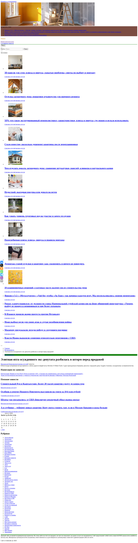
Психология (8, 513)
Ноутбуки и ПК (9, 498)
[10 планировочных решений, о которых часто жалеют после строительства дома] (15, 283)
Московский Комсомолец (9, 364)
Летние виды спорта (11, 480)
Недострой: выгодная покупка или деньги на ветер (31, 192)
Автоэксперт (9, 441)
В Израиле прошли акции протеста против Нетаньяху (22, 33)
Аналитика (8, 444)
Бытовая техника (10, 454)
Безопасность (9, 447)
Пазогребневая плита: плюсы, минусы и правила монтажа (34, 240)
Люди (6, 483)
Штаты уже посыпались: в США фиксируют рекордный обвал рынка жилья (40, 399)
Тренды (7, 520)
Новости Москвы (10, 496)
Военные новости (10, 458)
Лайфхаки (8, 478)
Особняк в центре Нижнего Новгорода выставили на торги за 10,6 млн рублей (40, 391)
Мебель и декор (9, 485)
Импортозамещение (11, 471)
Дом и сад (8, 466)
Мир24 (3, 387)
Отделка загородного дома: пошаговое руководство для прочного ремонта (42, 96)
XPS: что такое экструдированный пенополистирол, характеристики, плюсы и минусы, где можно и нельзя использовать (67, 120)
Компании (8, 474)
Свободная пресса (6, 411)
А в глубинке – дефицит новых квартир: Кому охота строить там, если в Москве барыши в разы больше (54, 407)
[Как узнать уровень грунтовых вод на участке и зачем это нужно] (15, 212)
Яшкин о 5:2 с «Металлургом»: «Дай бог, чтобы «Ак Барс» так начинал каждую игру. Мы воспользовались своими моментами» (46, 30)
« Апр (3, 429)
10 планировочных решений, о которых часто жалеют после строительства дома (46, 287)
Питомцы (8, 507)
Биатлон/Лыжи (9, 451)
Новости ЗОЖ (9, 493)
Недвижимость (9, 355)
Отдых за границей (11, 505)
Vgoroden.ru (4, 395)
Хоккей (7, 528)
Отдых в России (10, 503)
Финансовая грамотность (13, 525)
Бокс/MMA (8, 453)
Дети (6, 464)
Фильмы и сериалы (11, 523)
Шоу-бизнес (8, 530)
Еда (6, 468)
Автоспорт (8, 439)
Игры (6, 469)
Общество (8, 500)
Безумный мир (9, 449)
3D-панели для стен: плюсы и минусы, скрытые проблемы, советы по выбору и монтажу (50, 72)
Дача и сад (8, 463)
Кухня (6, 476)
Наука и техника (10, 488)
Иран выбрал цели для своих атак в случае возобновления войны (26, 35)
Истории (7, 473)
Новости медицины (11, 495)
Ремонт (3, 38)
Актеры (7, 442)
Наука (6, 486)
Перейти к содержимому (9, 1)
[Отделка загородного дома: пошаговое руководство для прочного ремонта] (15, 92)
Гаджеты (7, 461)
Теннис (7, 518)
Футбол (7, 527)
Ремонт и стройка (10, 515)
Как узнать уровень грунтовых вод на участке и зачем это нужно (38, 216)
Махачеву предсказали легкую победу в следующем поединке (36, 330)
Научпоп (7, 490)
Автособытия (9, 437)
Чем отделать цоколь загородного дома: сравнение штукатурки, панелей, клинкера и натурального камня (59, 168)
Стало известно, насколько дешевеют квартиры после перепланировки (41, 144)
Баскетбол (8, 446)
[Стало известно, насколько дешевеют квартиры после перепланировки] (15, 140)
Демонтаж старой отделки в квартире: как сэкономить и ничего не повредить (44, 264)
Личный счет (9, 481)
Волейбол (8, 459)
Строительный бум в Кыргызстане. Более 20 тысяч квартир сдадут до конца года (42, 384)
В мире (7, 456)
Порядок (7, 510)
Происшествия (9, 512)
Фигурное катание (10, 522)
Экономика (8, 532)
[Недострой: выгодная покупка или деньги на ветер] (15, 188)
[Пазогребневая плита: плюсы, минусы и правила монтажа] (15, 236)
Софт (6, 517)
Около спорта (9, 501)
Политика (8, 508)
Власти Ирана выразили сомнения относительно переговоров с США (40, 338)
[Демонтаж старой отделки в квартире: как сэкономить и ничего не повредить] (15, 260)
